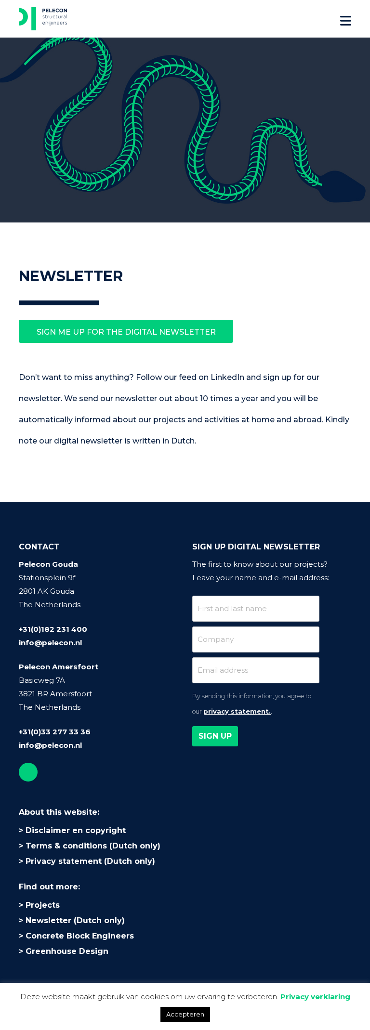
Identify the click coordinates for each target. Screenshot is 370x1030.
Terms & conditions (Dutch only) (93, 845)
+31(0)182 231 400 (53, 629)
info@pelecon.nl (50, 642)
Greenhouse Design (67, 951)
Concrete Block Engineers (80, 935)
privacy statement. (237, 711)
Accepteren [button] (185, 1014)
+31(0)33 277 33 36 (55, 731)
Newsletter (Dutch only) (75, 920)
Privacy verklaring (315, 996)
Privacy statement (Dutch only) (90, 861)
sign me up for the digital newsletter (126, 332)
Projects (43, 905)
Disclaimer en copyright (76, 830)
